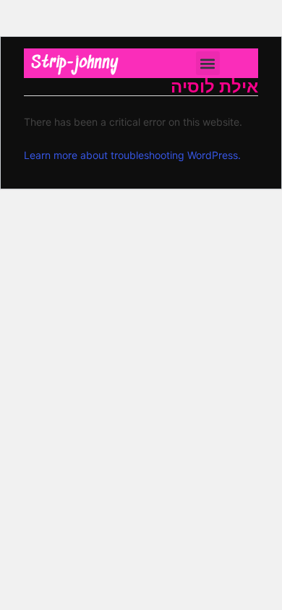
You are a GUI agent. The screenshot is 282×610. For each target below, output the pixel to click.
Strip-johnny (75, 63)
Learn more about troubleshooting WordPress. (132, 155)
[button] (208, 63)
